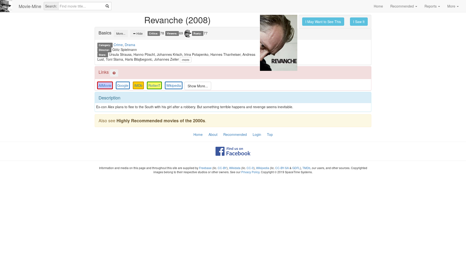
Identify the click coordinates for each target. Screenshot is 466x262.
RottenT (154, 85)
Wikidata (235, 168)
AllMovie (105, 85)
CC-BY (222, 168)
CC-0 (250, 168)
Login (257, 134)
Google (122, 85)
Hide (139, 33)
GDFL (296, 168)
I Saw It (359, 21)
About (212, 134)
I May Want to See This (323, 21)
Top (270, 134)
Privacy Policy (250, 172)
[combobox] (84, 6)
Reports (431, 6)
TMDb (306, 168)
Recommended (402, 6)
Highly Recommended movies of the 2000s (160, 120)
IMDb (138, 85)
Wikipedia (173, 85)
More (451, 6)
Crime (118, 44)
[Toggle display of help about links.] (114, 73)
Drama (130, 44)
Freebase (205, 168)
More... (120, 33)
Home (378, 6)
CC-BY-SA (282, 168)
